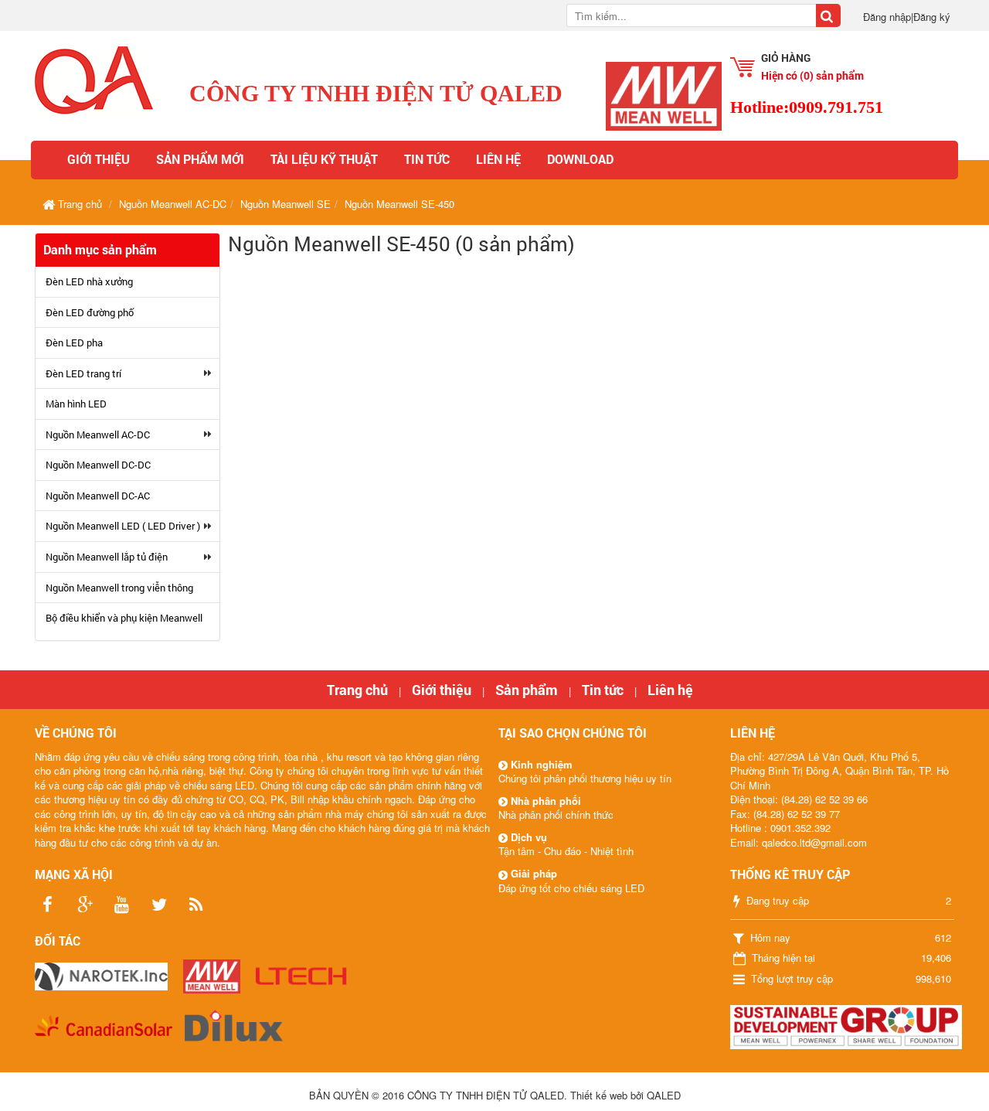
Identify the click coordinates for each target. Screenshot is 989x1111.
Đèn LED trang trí (83, 373)
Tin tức (427, 159)
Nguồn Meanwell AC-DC (98, 434)
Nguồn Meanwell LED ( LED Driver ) (123, 526)
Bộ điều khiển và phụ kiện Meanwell (124, 618)
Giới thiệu (98, 159)
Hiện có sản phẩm (812, 75)
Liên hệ (498, 159)
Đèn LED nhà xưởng (89, 281)
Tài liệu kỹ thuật (324, 159)
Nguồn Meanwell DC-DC (98, 465)
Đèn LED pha (74, 342)
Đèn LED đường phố (90, 312)
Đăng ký (931, 16)
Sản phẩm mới (200, 159)
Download (580, 159)
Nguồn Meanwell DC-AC (98, 496)
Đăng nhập (887, 16)
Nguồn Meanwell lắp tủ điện (107, 557)
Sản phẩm (526, 689)
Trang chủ (357, 689)
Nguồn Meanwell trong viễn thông (119, 588)
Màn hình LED (76, 404)
